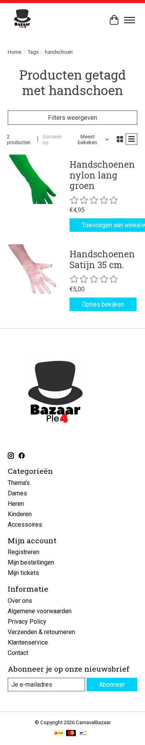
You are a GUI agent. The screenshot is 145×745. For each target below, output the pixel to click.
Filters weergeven (72, 117)
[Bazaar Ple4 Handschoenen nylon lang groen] (32, 179)
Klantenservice (28, 642)
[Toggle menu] (129, 20)
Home (14, 52)
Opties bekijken (103, 304)
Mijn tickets (23, 573)
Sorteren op (52, 139)
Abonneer (112, 684)
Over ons (20, 600)
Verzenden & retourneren (41, 632)
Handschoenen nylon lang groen (102, 174)
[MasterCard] (71, 733)
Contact (18, 653)
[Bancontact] (83, 733)
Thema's (19, 482)
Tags (33, 52)
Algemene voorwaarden (40, 611)
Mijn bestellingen (31, 562)
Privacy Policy (27, 621)
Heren (16, 503)
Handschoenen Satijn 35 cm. (102, 259)
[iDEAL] (58, 733)
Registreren (23, 552)
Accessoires (25, 524)
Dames (17, 493)
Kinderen (20, 514)
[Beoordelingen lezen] (94, 200)
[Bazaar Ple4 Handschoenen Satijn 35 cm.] (32, 269)
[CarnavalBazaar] (22, 19)
